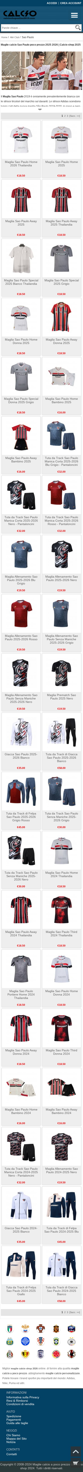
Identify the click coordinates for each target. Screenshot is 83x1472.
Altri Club (14, 37)
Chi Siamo (13, 1435)
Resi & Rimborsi (17, 1400)
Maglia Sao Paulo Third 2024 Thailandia (61, 933)
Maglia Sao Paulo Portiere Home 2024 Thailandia (21, 994)
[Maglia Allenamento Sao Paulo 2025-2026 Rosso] (21, 613)
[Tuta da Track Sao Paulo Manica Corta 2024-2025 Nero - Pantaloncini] (21, 1146)
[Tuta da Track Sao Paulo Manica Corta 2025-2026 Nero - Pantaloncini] (21, 494)
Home (4, 37)
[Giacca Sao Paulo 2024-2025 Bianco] (21, 1205)
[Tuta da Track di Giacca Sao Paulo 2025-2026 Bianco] (61, 732)
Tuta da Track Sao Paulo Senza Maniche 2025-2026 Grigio (61, 817)
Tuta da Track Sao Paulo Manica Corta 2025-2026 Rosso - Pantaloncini (61, 520)
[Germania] (71, 1342)
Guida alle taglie (17, 1423)
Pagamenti (13, 1419)
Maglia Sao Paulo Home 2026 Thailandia (21, 163)
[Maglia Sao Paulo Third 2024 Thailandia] (61, 909)
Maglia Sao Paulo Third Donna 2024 (61, 1052)
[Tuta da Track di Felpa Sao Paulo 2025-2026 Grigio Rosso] (21, 791)
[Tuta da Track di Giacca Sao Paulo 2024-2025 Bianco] (61, 1265)
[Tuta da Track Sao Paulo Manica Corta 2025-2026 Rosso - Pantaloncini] (61, 494)
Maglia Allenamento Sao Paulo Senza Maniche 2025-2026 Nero (21, 698)
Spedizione (13, 1416)
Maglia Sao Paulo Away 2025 (21, 222)
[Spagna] (56, 1329)
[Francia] (71, 1329)
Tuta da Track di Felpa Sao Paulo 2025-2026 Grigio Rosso (21, 817)
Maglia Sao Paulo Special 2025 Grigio (61, 282)
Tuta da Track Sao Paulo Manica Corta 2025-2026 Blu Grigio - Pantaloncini (61, 461)
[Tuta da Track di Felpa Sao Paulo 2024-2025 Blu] (61, 1205)
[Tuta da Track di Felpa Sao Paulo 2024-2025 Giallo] (21, 1265)
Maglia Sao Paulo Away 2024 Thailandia (21, 933)
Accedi (52, 3)
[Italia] (9, 1329)
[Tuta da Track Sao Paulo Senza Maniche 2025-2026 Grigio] (61, 791)
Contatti (11, 1454)
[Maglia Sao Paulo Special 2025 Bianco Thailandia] (21, 258)
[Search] (78, 27)
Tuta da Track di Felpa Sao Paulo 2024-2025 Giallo (21, 1291)
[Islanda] (25, 1342)
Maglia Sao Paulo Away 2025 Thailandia (61, 222)
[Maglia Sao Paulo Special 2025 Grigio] (61, 258)
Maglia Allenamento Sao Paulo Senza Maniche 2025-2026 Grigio (61, 639)
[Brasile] (56, 1342)
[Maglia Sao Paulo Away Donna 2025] (61, 317)
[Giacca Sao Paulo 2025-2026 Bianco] (21, 732)
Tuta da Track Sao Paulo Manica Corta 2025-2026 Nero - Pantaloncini (21, 520)
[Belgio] (25, 1355)
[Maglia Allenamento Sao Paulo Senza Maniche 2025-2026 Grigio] (61, 613)
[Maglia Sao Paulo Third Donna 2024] (61, 1028)
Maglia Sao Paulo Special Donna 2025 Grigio (21, 400)
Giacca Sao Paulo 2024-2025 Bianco (21, 1229)
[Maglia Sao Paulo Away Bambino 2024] (61, 1087)
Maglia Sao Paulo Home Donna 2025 (21, 341)
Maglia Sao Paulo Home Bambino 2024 (21, 1111)
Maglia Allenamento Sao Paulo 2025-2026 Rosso (21, 637)
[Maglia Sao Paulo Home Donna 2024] (61, 968)
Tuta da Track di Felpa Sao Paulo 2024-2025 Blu (61, 1229)
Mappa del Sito (16, 1438)
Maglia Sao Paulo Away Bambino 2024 (61, 1111)
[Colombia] (56, 1355)
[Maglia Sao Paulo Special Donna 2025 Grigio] (21, 376)
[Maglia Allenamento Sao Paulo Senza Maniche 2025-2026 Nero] (21, 672)
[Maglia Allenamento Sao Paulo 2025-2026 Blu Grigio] (21, 554)
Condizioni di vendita (20, 1404)
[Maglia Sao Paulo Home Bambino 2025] (61, 376)
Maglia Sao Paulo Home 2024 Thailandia (61, 874)
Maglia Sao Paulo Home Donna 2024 (61, 992)
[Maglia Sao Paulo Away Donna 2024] (21, 1028)
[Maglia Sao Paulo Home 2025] (61, 139)
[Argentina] (9, 1342)
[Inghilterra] (40, 1355)
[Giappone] (71, 1355)
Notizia (11, 1442)
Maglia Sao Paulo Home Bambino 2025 (61, 400)
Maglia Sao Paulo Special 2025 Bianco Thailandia (21, 282)
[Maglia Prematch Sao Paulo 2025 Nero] (61, 672)
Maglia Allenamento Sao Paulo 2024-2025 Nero (61, 1170)
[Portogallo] (40, 1329)
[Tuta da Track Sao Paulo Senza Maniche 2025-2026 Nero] (21, 850)
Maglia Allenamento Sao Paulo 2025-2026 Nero (61, 578)
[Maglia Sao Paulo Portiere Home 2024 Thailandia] (21, 968)
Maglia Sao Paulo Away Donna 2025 (61, 341)
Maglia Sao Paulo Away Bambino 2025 (21, 459)
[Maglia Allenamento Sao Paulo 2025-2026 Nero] (61, 554)
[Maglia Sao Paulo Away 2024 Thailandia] (21, 909)
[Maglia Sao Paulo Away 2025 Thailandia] (61, 198)
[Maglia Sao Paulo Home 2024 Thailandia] (61, 850)
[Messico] (9, 1355)
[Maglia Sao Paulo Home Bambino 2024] (21, 1087)
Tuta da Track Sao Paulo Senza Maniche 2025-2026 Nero (21, 876)
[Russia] (25, 1329)
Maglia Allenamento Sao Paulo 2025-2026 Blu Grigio (21, 580)
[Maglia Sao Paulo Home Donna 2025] (21, 317)
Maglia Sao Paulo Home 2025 (61, 163)
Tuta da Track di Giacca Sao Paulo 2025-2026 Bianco (61, 758)
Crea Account (70, 3)
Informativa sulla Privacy (22, 1397)
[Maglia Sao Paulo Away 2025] (21, 198)
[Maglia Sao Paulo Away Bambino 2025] (21, 435)
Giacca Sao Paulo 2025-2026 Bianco (21, 756)
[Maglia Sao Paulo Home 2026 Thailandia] (21, 139)
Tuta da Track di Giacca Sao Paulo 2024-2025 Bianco (61, 1291)
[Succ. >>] (74, 116)
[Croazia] (40, 1342)
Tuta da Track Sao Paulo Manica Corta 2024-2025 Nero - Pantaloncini (21, 1172)
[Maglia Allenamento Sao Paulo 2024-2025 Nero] (61, 1146)
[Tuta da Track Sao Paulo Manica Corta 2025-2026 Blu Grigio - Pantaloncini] (61, 435)
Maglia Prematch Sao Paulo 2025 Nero (61, 696)
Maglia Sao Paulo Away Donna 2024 (21, 1052)
